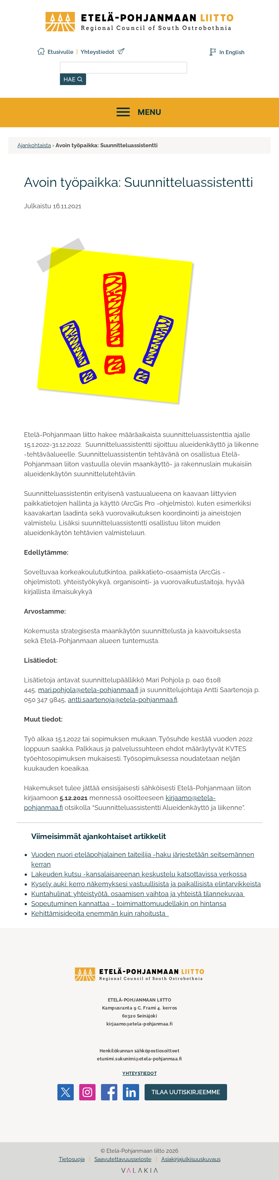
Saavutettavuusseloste (122, 1159)
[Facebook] (109, 1093)
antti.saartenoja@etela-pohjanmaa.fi (122, 699)
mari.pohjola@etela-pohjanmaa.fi (88, 690)
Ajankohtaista (34, 145)
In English (231, 52)
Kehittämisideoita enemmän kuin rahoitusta (100, 913)
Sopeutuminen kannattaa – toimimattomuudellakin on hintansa (128, 903)
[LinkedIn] (131, 1093)
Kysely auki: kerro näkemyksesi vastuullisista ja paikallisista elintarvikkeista (146, 884)
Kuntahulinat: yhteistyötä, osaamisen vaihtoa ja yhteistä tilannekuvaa (138, 894)
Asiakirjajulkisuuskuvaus (191, 1159)
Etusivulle (60, 52)
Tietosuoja (72, 1159)
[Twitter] (65, 1093)
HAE (70, 79)
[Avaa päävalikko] (138, 112)
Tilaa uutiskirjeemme (185, 1092)
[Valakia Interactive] (139, 1171)
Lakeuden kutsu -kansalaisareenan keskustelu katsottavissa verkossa (139, 874)
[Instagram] (87, 1093)
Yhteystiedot (97, 52)
